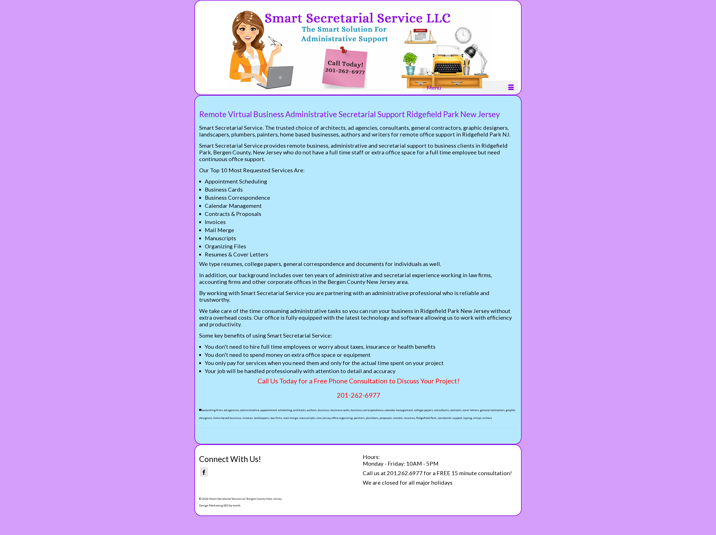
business (323, 410)
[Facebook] (204, 472)
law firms (276, 417)
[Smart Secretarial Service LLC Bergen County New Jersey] (358, 49)
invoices (247, 417)
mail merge (290, 417)
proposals (386, 417)
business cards (340, 410)
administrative (249, 410)
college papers (423, 410)
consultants (441, 410)
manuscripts (307, 417)
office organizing (342, 417)
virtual (477, 417)
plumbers (372, 417)
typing (467, 417)
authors (312, 410)
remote (397, 417)
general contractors (492, 410)
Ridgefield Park (426, 417)
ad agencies (231, 410)
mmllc (237, 505)
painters (359, 417)
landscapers (261, 417)
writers (487, 417)
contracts (455, 410)
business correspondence (367, 410)
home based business (227, 417)
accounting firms (212, 410)
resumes (409, 417)
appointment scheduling (276, 410)
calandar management (399, 410)
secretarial (444, 417)
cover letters (471, 410)
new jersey (323, 417)
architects (299, 410)
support (457, 417)
